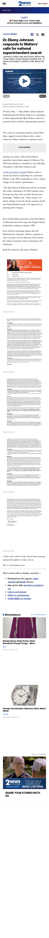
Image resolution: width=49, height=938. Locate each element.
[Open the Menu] (4, 4)
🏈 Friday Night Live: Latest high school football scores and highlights (24, 21)
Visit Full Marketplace (38, 615)
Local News (10, 34)
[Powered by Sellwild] (42, 754)
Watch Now (42, 3)
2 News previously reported (15, 172)
